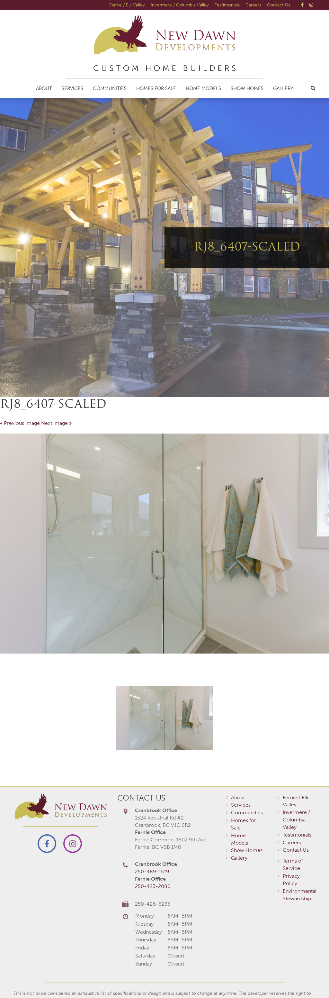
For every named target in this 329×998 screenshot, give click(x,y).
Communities (110, 88)
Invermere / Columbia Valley (180, 5)
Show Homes (247, 88)
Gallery (283, 88)
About (44, 88)
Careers (253, 5)
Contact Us (278, 5)
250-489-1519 (152, 871)
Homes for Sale (156, 88)
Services (72, 88)
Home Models (203, 88)
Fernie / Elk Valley (127, 5)
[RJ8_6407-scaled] (164, 544)
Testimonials (227, 5)
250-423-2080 (153, 886)
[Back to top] (311, 980)
